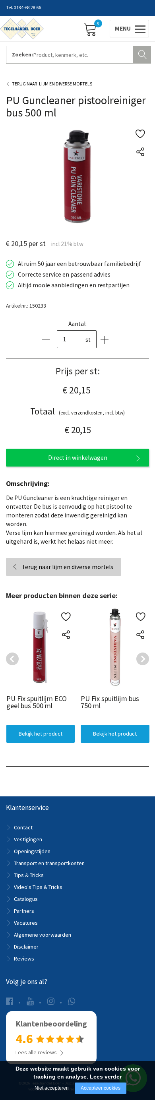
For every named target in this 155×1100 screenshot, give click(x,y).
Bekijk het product (40, 733)
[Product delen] (140, 152)
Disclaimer (26, 946)
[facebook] (9, 1001)
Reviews (24, 958)
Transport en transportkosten (49, 863)
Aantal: (77, 323)
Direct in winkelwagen (77, 457)
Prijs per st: (78, 371)
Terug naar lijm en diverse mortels (67, 567)
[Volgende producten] (142, 659)
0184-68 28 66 (27, 7)
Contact (23, 827)
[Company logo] (22, 28)
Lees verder (106, 1076)
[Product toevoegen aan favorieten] (140, 134)
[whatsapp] (71, 1001)
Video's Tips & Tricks (38, 887)
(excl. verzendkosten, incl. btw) (77, 411)
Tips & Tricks (29, 875)
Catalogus (26, 898)
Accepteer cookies (100, 1088)
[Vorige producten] (12, 659)
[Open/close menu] (128, 28)
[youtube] (30, 1001)
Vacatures (26, 922)
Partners (24, 910)
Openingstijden (32, 851)
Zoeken (143, 54)
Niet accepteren (52, 1088)
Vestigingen (28, 839)
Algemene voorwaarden (42, 934)
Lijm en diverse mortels (65, 84)
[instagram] (50, 1001)
